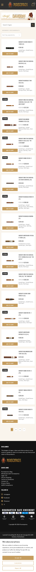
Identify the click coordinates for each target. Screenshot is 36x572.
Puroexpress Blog (6, 472)
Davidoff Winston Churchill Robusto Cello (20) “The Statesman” (26, 141)
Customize (18, 563)
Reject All (18, 568)
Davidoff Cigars (22, 50)
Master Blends (30, 206)
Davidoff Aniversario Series (24, 244)
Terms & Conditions (7, 479)
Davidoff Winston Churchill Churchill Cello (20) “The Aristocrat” (26, 102)
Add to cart (10, 54)
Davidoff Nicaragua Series (24, 89)
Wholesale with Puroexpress (10, 474)
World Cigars (21, 51)
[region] (18, 555)
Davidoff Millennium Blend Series (24, 128)
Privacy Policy (5, 483)
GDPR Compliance (7, 485)
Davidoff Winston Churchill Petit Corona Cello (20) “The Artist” (26, 257)
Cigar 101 (4, 475)
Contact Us (4, 481)
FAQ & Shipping (6, 477)
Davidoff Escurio (29, 50)
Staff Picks (25, 150)
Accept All (18, 558)
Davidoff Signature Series (24, 321)
